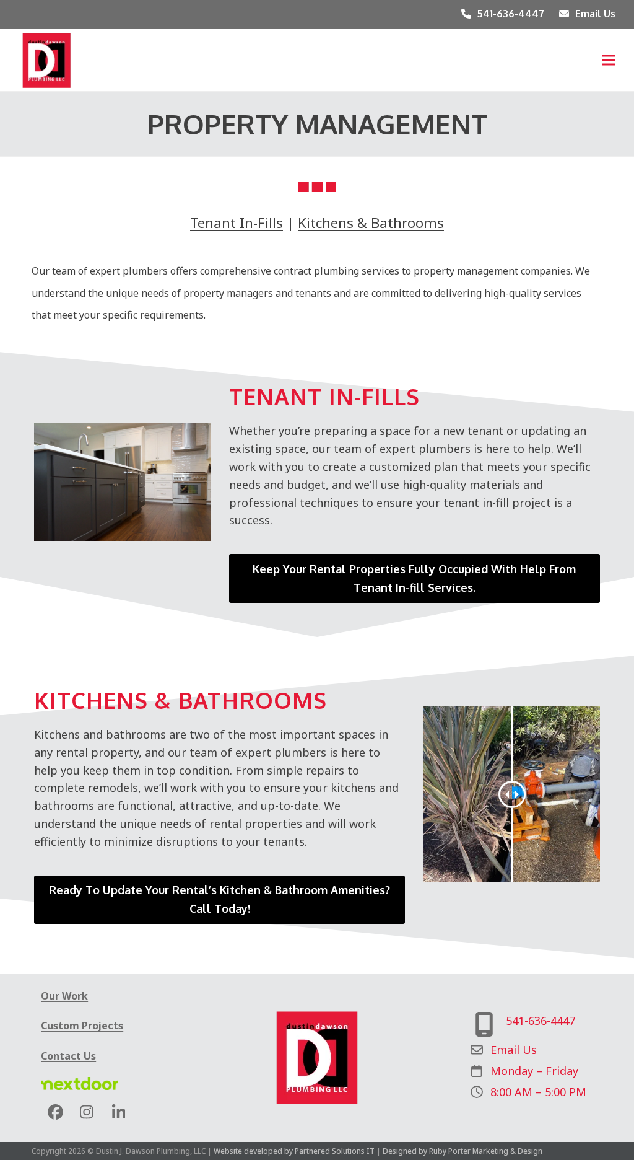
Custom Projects (82, 1025)
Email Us (595, 13)
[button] (608, 60)
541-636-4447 (510, 13)
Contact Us (68, 1056)
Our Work (64, 996)
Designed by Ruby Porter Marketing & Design (462, 1151)
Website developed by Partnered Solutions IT (294, 1151)
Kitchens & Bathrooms (371, 222)
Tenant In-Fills (236, 222)
